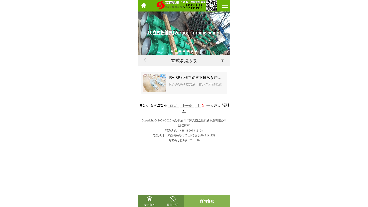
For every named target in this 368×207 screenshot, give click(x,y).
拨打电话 (172, 205)
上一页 (187, 105)
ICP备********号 (190, 140)
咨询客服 (207, 201)
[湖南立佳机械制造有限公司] (184, 6)
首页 (173, 105)
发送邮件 (149, 205)
